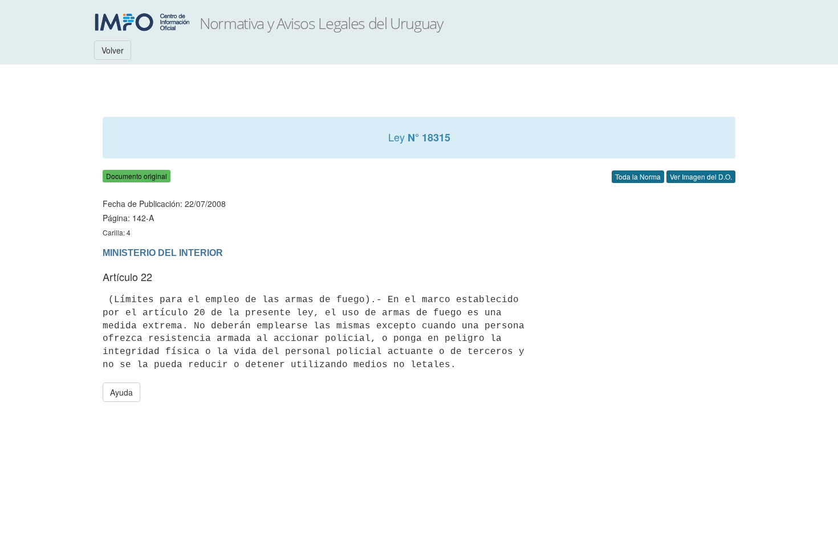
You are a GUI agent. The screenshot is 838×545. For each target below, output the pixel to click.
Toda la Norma (638, 176)
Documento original (136, 176)
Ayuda (121, 392)
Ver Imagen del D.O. (701, 176)
